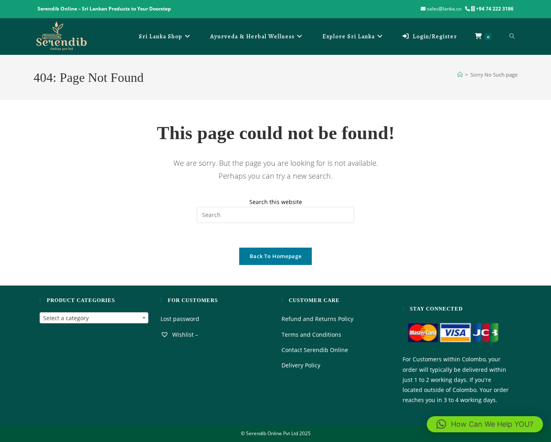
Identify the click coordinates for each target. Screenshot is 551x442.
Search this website (275, 202)
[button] (485, 424)
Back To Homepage (275, 256)
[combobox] (94, 317)
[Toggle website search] (512, 36)
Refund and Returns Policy (317, 319)
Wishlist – (184, 334)
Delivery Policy (301, 365)
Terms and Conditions (311, 334)
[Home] (460, 74)
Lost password (180, 319)
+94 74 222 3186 (494, 8)
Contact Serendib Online (315, 350)
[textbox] (94, 318)
